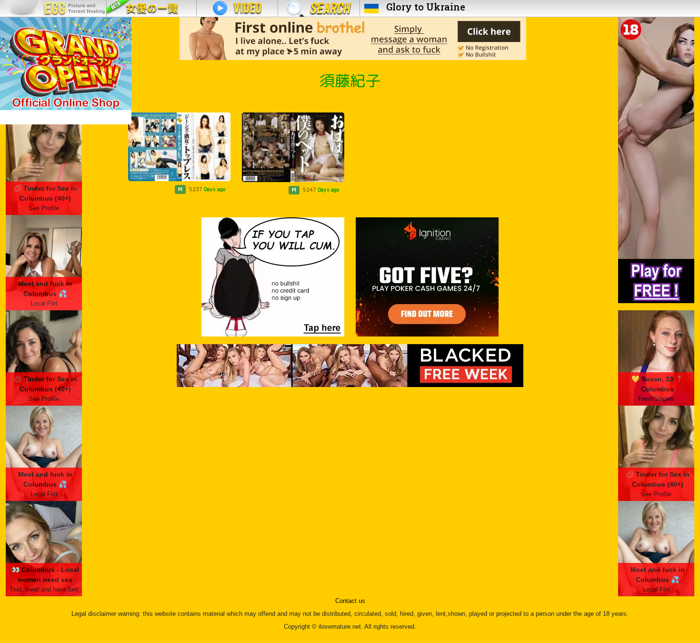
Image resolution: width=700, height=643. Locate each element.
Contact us (350, 601)
